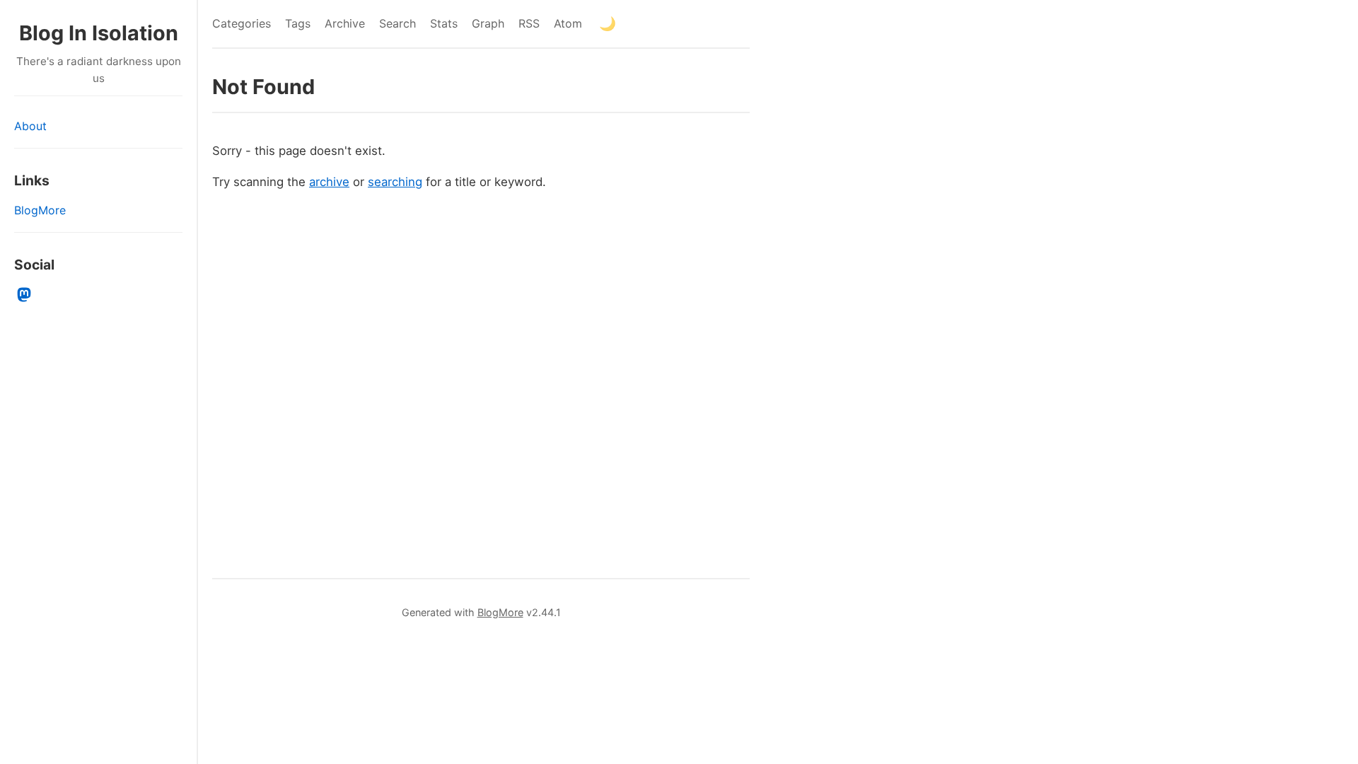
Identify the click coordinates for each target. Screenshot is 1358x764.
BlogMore (40, 210)
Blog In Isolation (98, 33)
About (30, 126)
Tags (298, 23)
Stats (444, 23)
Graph (488, 23)
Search (397, 23)
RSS (529, 23)
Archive (345, 23)
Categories (241, 23)
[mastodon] (24, 294)
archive (329, 182)
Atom (568, 23)
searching (395, 182)
